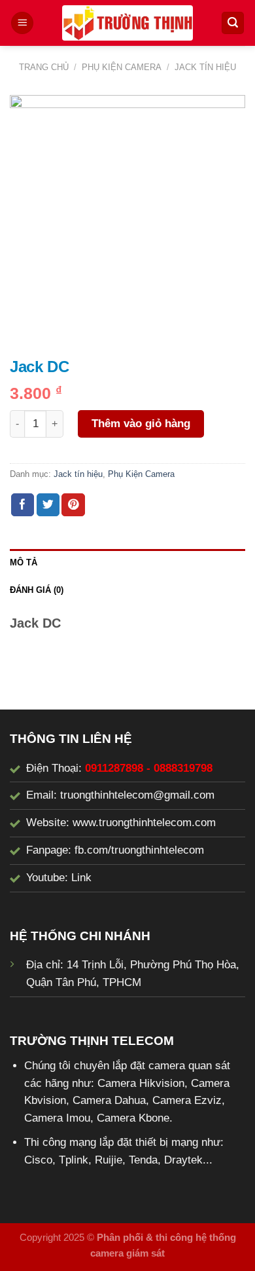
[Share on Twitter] (48, 504)
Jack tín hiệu (205, 67)
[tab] (127, 563)
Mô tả (23, 562)
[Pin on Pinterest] (73, 504)
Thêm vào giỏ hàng (141, 423)
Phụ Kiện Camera (122, 67)
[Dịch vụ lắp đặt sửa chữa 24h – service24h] (127, 23)
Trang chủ (44, 67)
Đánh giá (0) (36, 590)
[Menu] (22, 23)
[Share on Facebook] (23, 504)
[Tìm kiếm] (233, 23)
